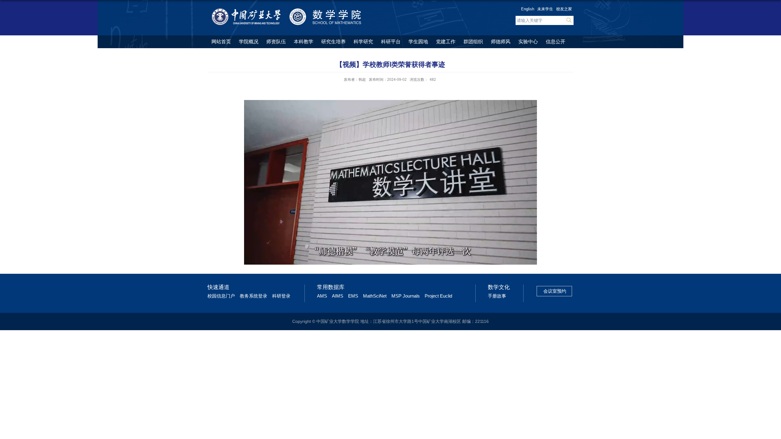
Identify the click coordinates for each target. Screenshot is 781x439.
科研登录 (281, 295)
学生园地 (418, 41)
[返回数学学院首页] (287, 9)
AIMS (337, 295)
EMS (353, 295)
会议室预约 (554, 291)
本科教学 (303, 41)
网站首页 (221, 41)
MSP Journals (405, 295)
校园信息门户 (221, 295)
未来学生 (545, 9)
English (527, 9)
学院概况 (248, 41)
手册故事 (497, 295)
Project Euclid (438, 295)
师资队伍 (276, 41)
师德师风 (500, 41)
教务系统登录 (253, 295)
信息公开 (555, 41)
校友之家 (564, 9)
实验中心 (528, 41)
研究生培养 (333, 41)
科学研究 (363, 41)
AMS (322, 295)
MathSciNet (375, 295)
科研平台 (391, 41)
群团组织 (473, 41)
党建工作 (445, 41)
